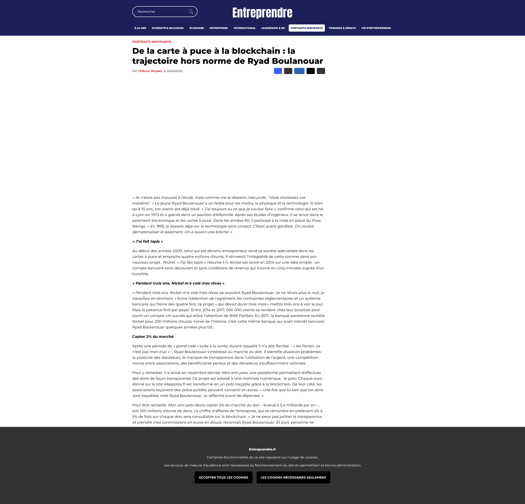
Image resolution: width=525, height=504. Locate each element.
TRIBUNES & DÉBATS (342, 28)
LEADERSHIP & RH (273, 28)
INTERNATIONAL (245, 28)
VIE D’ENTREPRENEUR (376, 28)
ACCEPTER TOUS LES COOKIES (223, 477)
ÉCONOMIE (196, 28)
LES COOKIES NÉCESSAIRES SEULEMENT (293, 477)
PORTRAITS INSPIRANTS (307, 28)
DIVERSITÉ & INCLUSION (168, 28)
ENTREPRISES (219, 28)
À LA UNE (140, 28)
